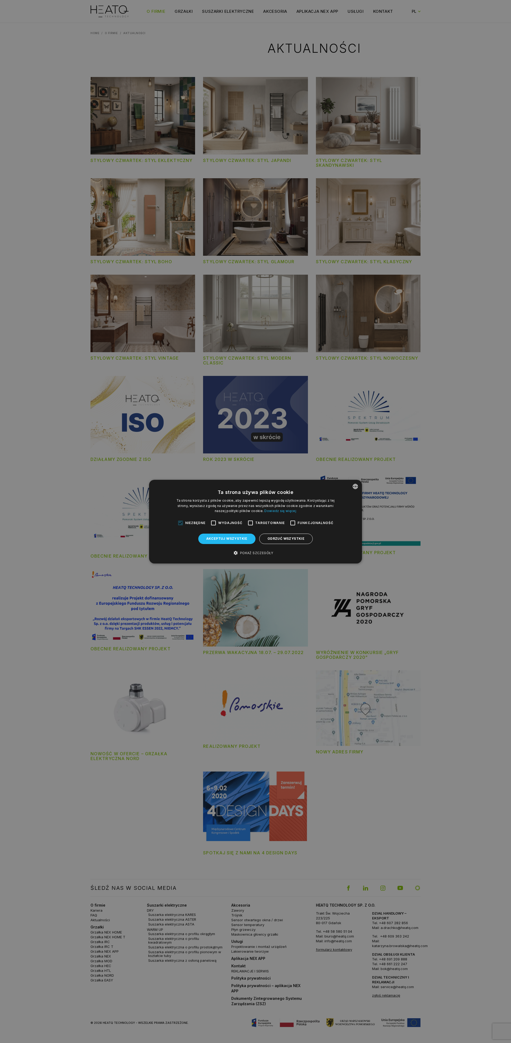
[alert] (255, 521)
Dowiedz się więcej (280, 511)
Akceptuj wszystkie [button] (227, 539)
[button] (255, 553)
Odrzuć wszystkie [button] (285, 539)
